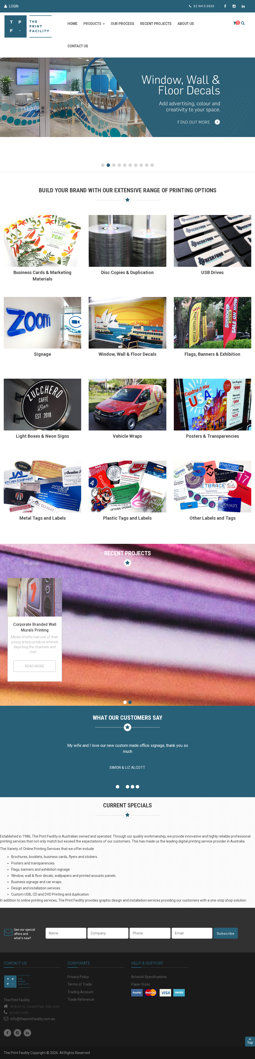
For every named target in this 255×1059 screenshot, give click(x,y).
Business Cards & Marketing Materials (42, 276)
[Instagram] (17, 1033)
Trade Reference (80, 999)
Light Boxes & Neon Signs (42, 436)
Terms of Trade (79, 984)
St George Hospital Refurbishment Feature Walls (97, 630)
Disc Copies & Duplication (127, 272)
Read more (34, 667)
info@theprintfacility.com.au (32, 1019)
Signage (42, 354)
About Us (186, 24)
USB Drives (212, 272)
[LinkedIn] (27, 1033)
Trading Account (80, 992)
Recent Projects (156, 24)
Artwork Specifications (149, 977)
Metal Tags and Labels (42, 518)
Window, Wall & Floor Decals (127, 354)
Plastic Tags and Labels (127, 518)
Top (250, 1043)
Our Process (122, 24)
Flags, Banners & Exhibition (212, 354)
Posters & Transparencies (212, 436)
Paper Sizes (140, 984)
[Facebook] (7, 1033)
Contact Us (77, 46)
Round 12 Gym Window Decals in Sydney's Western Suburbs (220, 630)
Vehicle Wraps (127, 436)
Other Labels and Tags (213, 518)
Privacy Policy (78, 977)
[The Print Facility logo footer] (32, 982)
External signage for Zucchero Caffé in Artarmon (34, 630)
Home (72, 24)
